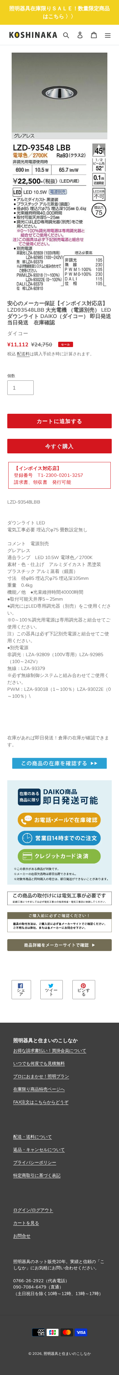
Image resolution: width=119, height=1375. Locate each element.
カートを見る (26, 1222)
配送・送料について (32, 1136)
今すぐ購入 (59, 446)
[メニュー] (108, 35)
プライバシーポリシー (34, 1162)
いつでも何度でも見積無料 (39, 1063)
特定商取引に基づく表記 (36, 1175)
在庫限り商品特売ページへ (39, 1089)
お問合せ (21, 1235)
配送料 (23, 353)
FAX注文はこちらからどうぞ (40, 1102)
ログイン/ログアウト (33, 1210)
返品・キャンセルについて (39, 1149)
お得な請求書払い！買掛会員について (49, 1050)
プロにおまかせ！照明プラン (41, 1076)
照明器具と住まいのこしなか (67, 1353)
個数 (11, 375)
